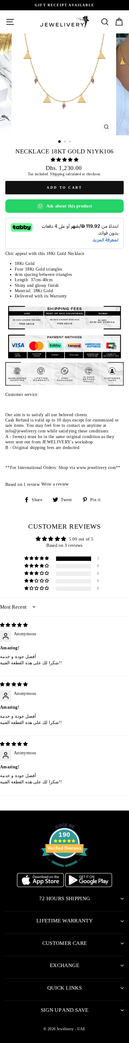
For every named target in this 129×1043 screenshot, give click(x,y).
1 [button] (59, 141)
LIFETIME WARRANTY (64, 921)
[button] (64, 159)
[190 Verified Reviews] (64, 870)
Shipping (57, 174)
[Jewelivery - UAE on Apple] (41, 885)
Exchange (64, 965)
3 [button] (70, 142)
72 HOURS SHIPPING (64, 898)
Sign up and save (64, 1010)
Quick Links (64, 988)
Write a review (55, 484)
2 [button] (65, 142)
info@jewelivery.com (25, 430)
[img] (14, 624)
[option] (64, 5)
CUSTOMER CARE (64, 943)
